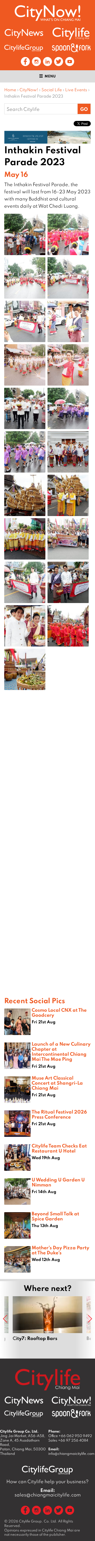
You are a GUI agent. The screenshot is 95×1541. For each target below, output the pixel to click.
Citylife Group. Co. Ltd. (38, 1521)
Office (70, 1435)
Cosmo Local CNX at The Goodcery (59, 1012)
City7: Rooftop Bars (47, 1324)
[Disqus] (47, 779)
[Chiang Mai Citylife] (71, 33)
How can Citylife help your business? (47, 1481)
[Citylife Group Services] (24, 48)
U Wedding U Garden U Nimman (58, 1182)
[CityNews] (24, 33)
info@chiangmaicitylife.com (71, 1453)
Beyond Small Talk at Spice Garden (55, 1216)
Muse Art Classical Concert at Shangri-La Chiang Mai (57, 1083)
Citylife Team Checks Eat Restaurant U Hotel (59, 1148)
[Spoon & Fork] (71, 48)
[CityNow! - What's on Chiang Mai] (47, 13)
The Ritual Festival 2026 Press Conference (59, 1114)
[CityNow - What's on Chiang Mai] (71, 1401)
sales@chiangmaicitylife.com (48, 1492)
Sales (68, 1440)
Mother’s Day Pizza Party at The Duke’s (60, 1250)
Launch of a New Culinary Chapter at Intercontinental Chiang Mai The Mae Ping (61, 1051)
